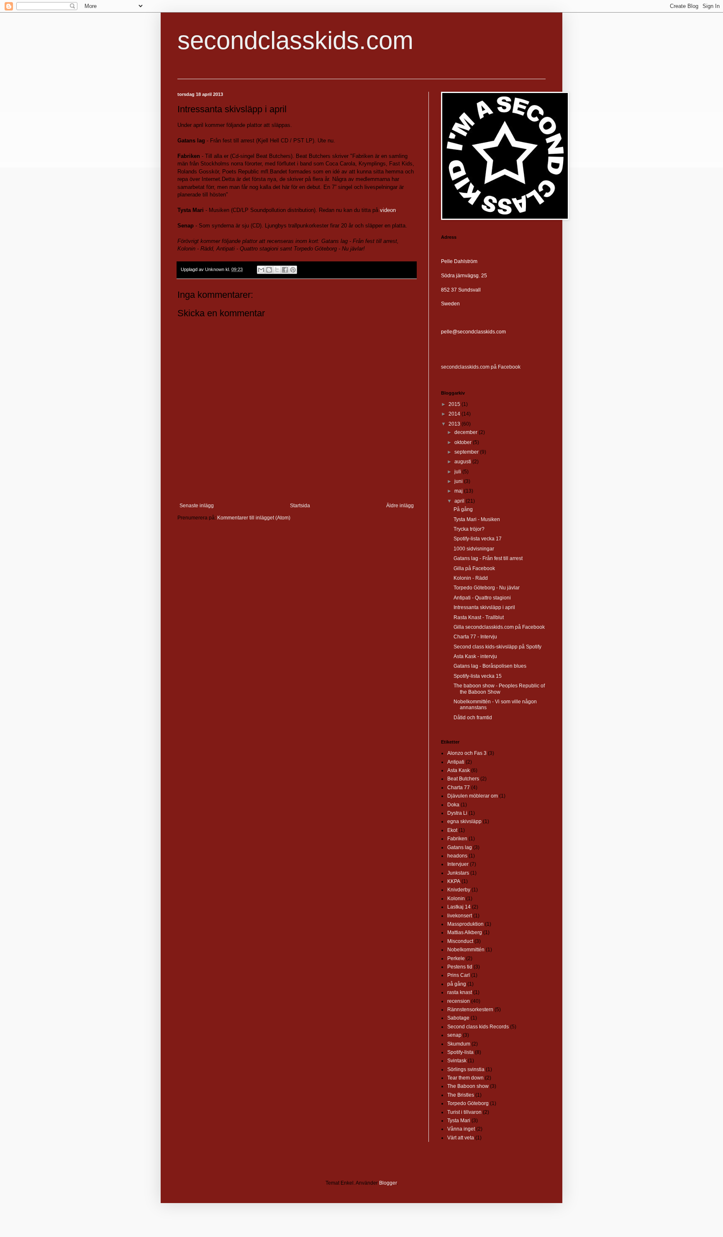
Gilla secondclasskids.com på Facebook (499, 627)
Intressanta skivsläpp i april (484, 607)
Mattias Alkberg (464, 932)
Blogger (388, 1183)
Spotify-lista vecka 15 (478, 676)
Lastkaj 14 (459, 907)
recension (458, 1001)
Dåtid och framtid (473, 718)
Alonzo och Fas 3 (467, 753)
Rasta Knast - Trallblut (479, 617)
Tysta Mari (458, 1120)
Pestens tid (459, 967)
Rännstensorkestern (470, 1009)
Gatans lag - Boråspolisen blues (490, 666)
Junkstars (458, 873)
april (460, 501)
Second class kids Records (478, 1027)
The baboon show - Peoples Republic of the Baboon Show (499, 689)
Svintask (457, 1061)
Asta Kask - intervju (475, 656)
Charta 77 (458, 787)
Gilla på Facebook (474, 568)
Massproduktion (465, 924)
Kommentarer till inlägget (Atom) (253, 518)
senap (454, 1035)
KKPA (453, 881)
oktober (463, 442)
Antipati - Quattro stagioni (482, 598)
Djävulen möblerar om (472, 796)
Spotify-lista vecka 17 (478, 539)
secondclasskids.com (295, 40)
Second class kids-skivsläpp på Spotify (497, 647)
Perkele (456, 958)
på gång (456, 984)
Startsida (300, 506)
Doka (453, 805)
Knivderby (458, 890)
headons (457, 856)
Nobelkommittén (466, 950)
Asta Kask (458, 770)
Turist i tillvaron (464, 1112)
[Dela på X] (277, 270)
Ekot (452, 830)
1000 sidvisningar (474, 549)
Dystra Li (457, 813)
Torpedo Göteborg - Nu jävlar (487, 588)
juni (459, 481)
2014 (455, 414)
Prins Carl (458, 975)
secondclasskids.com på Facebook (480, 367)
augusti (463, 462)
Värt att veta (460, 1138)
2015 (455, 404)
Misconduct (460, 941)
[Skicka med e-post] (261, 270)
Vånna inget (461, 1129)
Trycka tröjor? (469, 529)
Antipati (455, 762)
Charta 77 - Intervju (475, 637)
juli (458, 472)
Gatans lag (459, 847)
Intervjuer (458, 864)
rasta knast (459, 992)
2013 (455, 424)
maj (459, 491)
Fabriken (457, 839)
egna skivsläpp (464, 821)
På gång (463, 509)
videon (388, 210)
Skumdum (458, 1044)
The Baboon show (468, 1086)
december (466, 432)
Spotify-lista (460, 1052)
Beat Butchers (463, 779)
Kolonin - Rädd (471, 578)
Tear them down (465, 1078)
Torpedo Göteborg (468, 1103)
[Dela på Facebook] (285, 270)
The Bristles (460, 1095)
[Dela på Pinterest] (293, 270)
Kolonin (456, 898)
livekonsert (459, 916)
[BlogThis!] (269, 270)
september (467, 452)
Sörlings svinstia (466, 1069)
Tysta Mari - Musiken (477, 519)
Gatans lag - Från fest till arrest (488, 558)
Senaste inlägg (196, 506)
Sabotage (458, 1018)
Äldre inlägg (400, 506)
